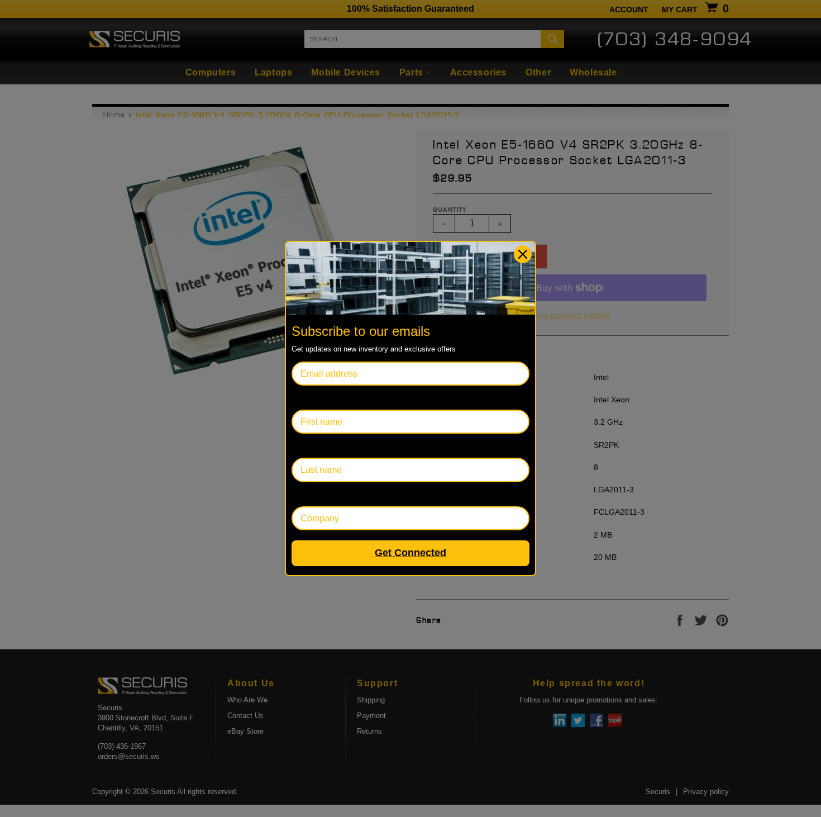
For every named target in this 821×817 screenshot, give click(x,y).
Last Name (313, 445)
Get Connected (410, 552)
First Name (313, 397)
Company (311, 494)
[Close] (522, 254)
